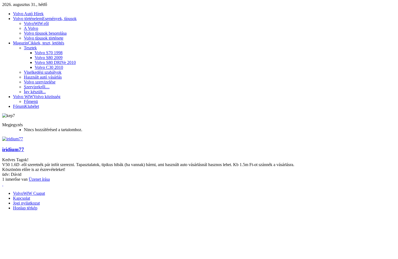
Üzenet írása (39, 179)
